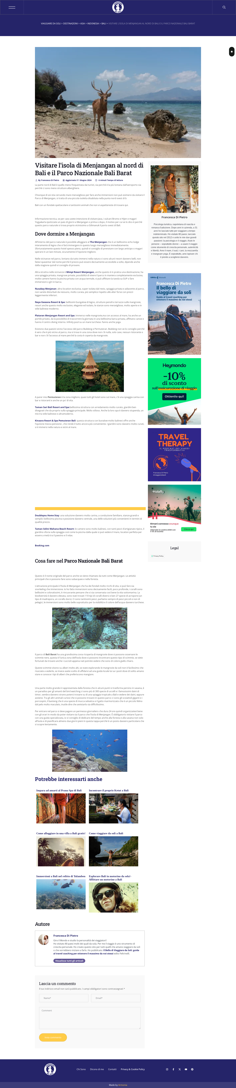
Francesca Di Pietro (48, 180)
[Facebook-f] (173, 1069)
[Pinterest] (192, 1069)
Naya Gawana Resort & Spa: (50, 302)
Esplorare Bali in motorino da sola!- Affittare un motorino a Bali (110, 878)
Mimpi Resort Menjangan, (80, 272)
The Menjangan (98, 242)
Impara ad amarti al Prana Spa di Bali (59, 790)
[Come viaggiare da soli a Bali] (113, 852)
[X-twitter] (179, 1069)
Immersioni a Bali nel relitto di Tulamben (60, 876)
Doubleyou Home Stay (47, 515)
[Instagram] (167, 1069)
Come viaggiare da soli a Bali (106, 833)
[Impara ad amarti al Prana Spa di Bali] (61, 812)
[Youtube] (186, 1069)
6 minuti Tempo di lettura (110, 180)
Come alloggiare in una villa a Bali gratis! (60, 833)
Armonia (122, 1084)
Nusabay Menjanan (45, 288)
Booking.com (42, 545)
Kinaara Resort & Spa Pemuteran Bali (55, 420)
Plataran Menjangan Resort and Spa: (55, 315)
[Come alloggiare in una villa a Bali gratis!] (61, 860)
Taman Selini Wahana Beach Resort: (54, 528)
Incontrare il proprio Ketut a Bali (109, 790)
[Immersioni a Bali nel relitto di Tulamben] (61, 897)
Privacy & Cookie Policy (133, 1069)
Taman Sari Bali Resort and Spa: (52, 407)
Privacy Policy (158, 556)
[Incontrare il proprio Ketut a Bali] (113, 809)
